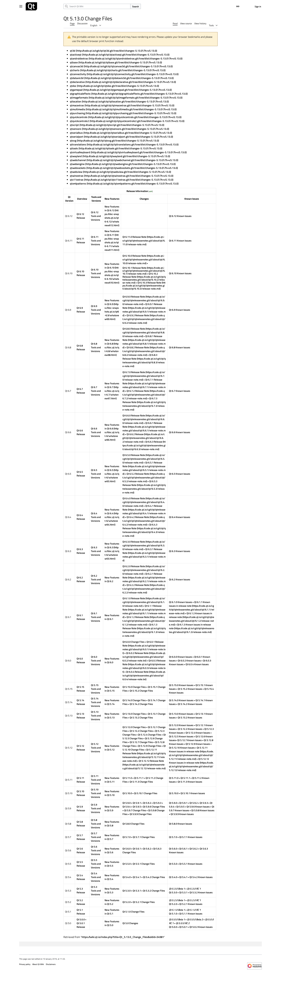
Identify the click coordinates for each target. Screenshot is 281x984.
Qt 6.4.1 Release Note (142, 507)
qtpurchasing (77, 113)
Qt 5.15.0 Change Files (134, 687)
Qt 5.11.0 (127, 778)
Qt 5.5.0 (126, 864)
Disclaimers (51, 964)
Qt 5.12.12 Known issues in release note (189, 761)
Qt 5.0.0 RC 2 (183, 923)
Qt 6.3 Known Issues (179, 551)
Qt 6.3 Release (81, 551)
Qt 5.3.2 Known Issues (201, 892)
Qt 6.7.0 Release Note (133, 372)
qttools (74, 148)
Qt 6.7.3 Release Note (139, 400)
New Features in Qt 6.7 (112, 385)
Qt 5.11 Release (81, 780)
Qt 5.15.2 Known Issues (190, 689)
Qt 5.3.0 (126, 890)
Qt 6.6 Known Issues (179, 432)
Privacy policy (24, 964)
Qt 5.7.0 (126, 837)
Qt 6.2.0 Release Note (133, 566)
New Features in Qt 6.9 (112, 302)
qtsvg (73, 140)
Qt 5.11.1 (138, 778)
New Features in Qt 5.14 (112, 702)
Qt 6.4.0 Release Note (133, 498)
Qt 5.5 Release (81, 864)
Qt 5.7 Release (81, 837)
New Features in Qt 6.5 (112, 468)
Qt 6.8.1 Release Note (142, 338)
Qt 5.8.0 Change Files (133, 824)
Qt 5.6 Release (81, 850)
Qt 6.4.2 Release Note (138, 517)
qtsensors (75, 129)
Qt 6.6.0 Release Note (133, 415)
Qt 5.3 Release (81, 890)
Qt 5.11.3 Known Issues (190, 782)
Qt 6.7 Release (81, 391)
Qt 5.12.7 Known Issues (189, 740)
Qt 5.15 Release (81, 689)
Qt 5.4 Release (81, 877)
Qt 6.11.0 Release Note (134, 237)
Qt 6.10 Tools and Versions (96, 273)
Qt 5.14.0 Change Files (134, 700)
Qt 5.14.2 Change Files (141, 704)
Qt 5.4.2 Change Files (154, 877)
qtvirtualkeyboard (80, 152)
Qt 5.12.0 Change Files (134, 727)
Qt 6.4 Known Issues (179, 517)
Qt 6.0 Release (81, 660)
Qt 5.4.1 (137, 877)
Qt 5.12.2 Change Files (141, 731)
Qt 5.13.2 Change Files (141, 717)
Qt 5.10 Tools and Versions (96, 793)
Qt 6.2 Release (81, 579)
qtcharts (75, 70)
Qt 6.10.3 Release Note (149, 282)
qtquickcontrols (78, 117)
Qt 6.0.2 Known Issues (189, 660)
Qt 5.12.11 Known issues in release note (188, 749)
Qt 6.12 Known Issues (180, 216)
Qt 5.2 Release (81, 902)
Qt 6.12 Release (81, 216)
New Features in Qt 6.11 (112, 233)
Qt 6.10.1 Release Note (134, 268)
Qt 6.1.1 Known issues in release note (189, 604)
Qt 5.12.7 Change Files (141, 742)
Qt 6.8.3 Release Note (139, 357)
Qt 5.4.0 (126, 877)
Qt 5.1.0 (173, 913)
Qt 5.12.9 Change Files (149, 746)
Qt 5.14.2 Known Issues (190, 704)
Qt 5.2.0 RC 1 (194, 900)
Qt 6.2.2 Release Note (138, 585)
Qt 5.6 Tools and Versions (96, 850)
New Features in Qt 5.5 (112, 864)
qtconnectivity (78, 74)
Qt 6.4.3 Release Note (139, 526)
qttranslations (78, 144)
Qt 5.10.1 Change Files (145, 793)
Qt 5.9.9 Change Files (141, 814)
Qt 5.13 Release (81, 715)
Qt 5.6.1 (137, 848)
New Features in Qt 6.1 (112, 617)
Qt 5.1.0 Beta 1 (177, 910)
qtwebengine (77, 164)
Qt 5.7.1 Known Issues (190, 837)
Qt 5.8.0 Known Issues (180, 824)
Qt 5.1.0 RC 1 (194, 910)
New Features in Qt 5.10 (112, 793)
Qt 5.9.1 (137, 803)
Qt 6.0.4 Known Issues (197, 664)
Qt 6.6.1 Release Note (142, 425)
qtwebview (76, 172)
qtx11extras (76, 180)
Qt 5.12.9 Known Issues (198, 744)
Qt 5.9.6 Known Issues (198, 806)
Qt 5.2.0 (126, 902)
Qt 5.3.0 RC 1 (194, 889)
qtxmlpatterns (78, 183)
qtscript (74, 125)
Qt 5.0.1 (183, 927)
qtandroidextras (79, 58)
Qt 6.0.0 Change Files (133, 642)
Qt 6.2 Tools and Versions (96, 579)
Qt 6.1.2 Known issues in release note (190, 615)
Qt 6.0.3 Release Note (144, 662)
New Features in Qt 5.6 (112, 850)
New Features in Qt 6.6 (112, 426)
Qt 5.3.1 (137, 890)
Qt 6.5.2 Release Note (138, 474)
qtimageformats (79, 97)
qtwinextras (76, 176)
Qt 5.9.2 (147, 803)
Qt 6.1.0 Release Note (133, 598)
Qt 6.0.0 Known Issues (180, 657)
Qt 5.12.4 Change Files (149, 734)
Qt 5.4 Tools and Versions (96, 877)
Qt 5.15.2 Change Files (141, 691)
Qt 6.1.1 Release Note (142, 607)
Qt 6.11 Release (81, 240)
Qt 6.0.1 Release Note (143, 643)
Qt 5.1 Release (81, 911)
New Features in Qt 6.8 (112, 342)
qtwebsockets (78, 168)
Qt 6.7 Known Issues (179, 391)
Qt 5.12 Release (81, 747)
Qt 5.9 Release (81, 808)
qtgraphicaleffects (80, 94)
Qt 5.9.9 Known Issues (182, 814)
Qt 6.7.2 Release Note (138, 391)
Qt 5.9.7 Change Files (135, 810)
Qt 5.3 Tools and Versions (96, 890)
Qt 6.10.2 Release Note (140, 275)
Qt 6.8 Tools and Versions (96, 347)
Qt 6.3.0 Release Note (133, 542)
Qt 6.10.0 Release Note (134, 256)
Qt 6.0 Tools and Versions (96, 660)
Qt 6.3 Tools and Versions (96, 551)
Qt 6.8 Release (81, 347)
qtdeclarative (77, 82)
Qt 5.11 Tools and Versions (96, 779)
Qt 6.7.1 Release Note (142, 381)
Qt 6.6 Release (81, 432)
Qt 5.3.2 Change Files (154, 890)
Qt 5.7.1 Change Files (144, 837)
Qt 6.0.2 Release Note (137, 653)
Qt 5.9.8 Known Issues (202, 810)
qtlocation (75, 101)
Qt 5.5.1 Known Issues (190, 864)
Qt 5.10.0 (127, 793)
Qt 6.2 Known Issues (179, 579)
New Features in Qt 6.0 (112, 660)
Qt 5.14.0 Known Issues (181, 700)
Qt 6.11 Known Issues (180, 240)
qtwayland (76, 156)
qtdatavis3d (77, 78)
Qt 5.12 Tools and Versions (96, 747)
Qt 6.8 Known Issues (179, 347)
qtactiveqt (75, 55)
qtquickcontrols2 (79, 121)
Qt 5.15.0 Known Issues (181, 685)
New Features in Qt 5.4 (112, 877)
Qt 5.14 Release (81, 702)
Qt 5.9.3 (157, 803)
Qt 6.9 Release (81, 309)
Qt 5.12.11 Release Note (139, 751)
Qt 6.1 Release (81, 617)
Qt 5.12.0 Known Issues (181, 725)
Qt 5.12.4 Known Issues (198, 733)
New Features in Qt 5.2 (112, 902)
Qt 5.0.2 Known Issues (201, 927)
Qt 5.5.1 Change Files (144, 864)
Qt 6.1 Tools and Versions (96, 617)
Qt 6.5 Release (81, 473)
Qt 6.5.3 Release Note (139, 483)
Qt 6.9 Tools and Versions (96, 309)
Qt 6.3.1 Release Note (142, 551)
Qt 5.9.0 (126, 803)
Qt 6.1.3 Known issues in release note (190, 626)
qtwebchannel (78, 160)
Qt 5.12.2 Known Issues (190, 729)
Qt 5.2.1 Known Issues (190, 904)
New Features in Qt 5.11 (112, 780)
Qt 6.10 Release (81, 273)
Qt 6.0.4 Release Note (137, 672)
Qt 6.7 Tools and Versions (96, 390)
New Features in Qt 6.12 (112, 208)
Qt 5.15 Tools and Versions (96, 688)
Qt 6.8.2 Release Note (138, 347)
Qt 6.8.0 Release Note (133, 329)
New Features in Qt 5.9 (112, 808)
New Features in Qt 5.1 (112, 911)
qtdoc (73, 86)
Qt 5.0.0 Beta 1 (177, 919)
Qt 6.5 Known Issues (179, 474)
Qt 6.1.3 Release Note (139, 626)
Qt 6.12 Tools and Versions (96, 216)
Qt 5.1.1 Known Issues (190, 913)
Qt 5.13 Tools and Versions (96, 715)
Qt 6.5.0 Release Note (133, 455)
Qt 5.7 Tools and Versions (96, 837)
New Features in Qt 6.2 (112, 579)
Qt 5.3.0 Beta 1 (177, 889)
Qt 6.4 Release (81, 517)
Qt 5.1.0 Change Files (133, 911)
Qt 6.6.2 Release (135, 434)
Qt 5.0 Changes (130, 923)
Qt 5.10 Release (81, 793)
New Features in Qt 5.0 (112, 923)
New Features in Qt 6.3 (112, 545)
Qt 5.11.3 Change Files (141, 782)
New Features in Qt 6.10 (112, 265)
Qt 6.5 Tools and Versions (96, 473)
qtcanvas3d (76, 66)
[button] (20, 6)
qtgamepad (76, 90)
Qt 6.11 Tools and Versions (96, 240)
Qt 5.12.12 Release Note (151, 761)
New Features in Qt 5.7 (112, 837)
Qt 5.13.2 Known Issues (190, 717)
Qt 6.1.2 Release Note (138, 617)
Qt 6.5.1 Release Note (142, 464)
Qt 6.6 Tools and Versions (96, 432)
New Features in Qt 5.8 (112, 823)
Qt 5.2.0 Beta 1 (177, 900)
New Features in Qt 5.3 (112, 890)
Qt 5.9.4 (126, 806)
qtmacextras (77, 105)
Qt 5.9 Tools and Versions (96, 808)
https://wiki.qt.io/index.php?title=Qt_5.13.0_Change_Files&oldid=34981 (123, 937)
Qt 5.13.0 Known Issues (181, 714)
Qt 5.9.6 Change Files (154, 806)
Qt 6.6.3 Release (153, 442)
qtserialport (76, 137)
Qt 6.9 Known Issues (179, 310)
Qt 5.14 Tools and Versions (96, 702)
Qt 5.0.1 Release (81, 925)
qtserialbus (76, 133)
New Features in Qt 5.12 (112, 747)
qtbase (74, 62)
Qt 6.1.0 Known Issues (180, 602)
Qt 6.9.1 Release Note (142, 306)
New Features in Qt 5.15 (112, 689)
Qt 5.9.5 (137, 806)
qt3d (72, 51)
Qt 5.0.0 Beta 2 (195, 919)
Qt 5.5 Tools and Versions (96, 863)
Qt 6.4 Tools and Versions (96, 517)
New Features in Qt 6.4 (112, 511)
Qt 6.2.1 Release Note (142, 575)
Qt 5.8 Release (81, 823)
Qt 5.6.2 (147, 848)
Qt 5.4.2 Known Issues (201, 877)
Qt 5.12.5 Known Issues (181, 736)
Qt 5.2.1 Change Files (144, 902)
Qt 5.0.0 (81, 919)
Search (135, 6)
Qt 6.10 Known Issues (180, 273)
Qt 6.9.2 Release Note (138, 315)
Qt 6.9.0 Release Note (133, 296)
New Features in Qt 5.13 (112, 715)
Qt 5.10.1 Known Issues (193, 793)
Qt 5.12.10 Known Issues (182, 748)
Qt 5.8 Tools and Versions (96, 823)
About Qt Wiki (38, 964)
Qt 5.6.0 (126, 848)
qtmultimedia (77, 109)
